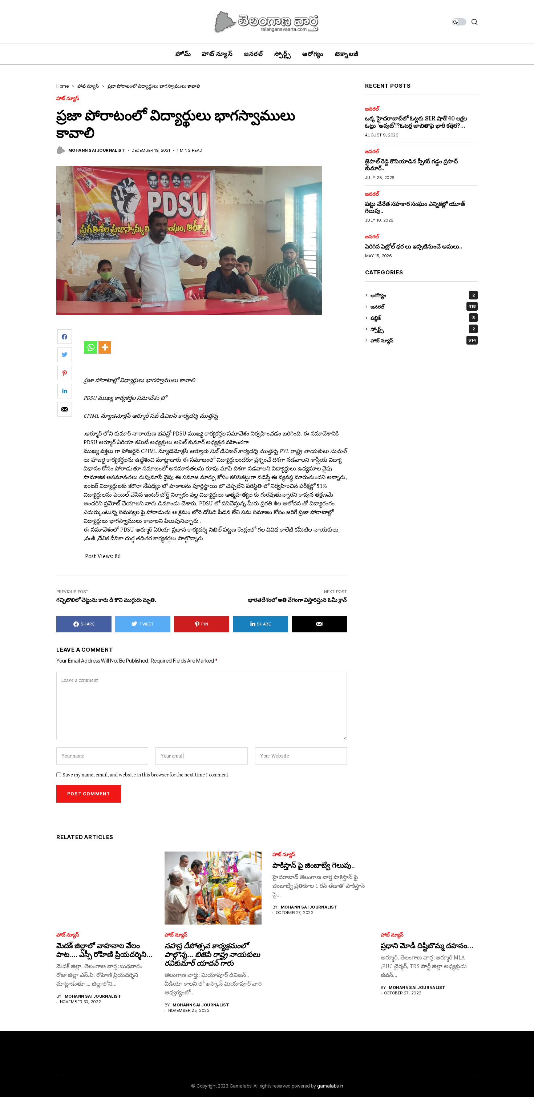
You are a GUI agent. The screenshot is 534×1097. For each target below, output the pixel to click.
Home (62, 86)
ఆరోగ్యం (423, 295)
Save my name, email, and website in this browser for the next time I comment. (146, 775)
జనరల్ (372, 109)
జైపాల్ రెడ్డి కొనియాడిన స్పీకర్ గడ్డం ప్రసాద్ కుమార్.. (411, 165)
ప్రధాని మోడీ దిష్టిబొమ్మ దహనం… (427, 945)
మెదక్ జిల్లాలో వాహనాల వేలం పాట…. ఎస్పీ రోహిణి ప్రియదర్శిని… (104, 950)
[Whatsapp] (90, 347)
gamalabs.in (330, 1086)
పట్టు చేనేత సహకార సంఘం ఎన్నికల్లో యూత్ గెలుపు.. (415, 207)
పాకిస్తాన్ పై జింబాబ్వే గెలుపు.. (313, 865)
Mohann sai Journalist (96, 150)
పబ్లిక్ (423, 318)
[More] (104, 347)
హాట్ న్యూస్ (88, 86)
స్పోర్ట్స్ (423, 329)
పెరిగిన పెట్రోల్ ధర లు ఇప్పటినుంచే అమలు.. (413, 246)
